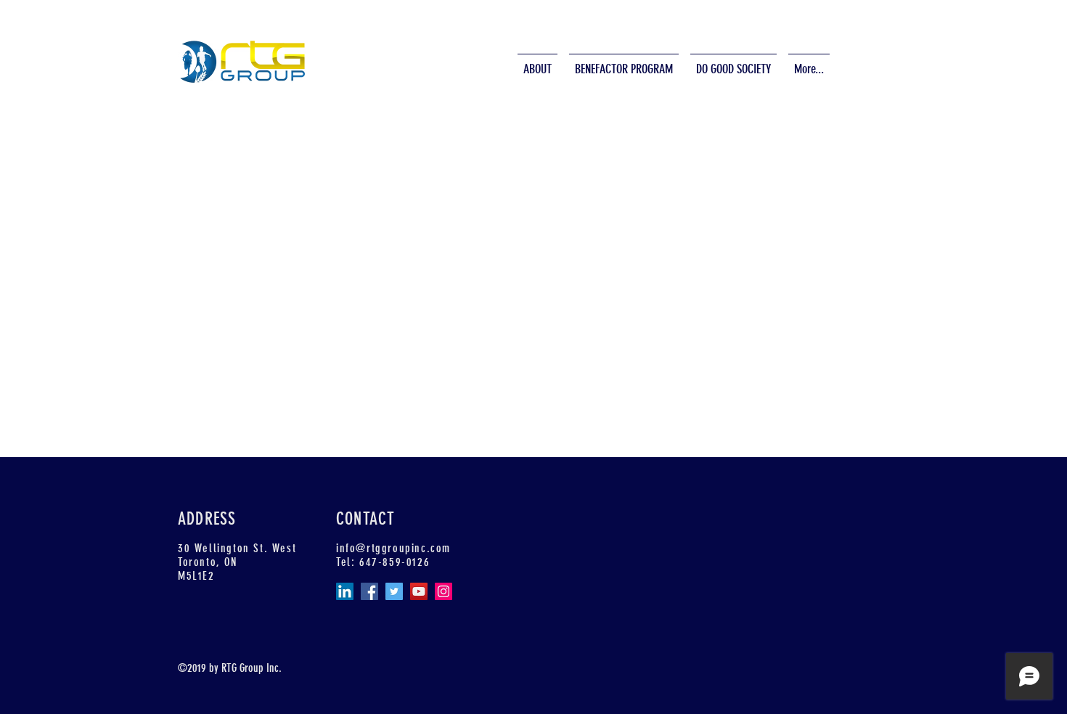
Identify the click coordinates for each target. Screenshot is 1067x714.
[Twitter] (394, 591)
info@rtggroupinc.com (393, 548)
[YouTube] (419, 591)
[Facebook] (369, 591)
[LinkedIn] (344, 591)
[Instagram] (443, 591)
